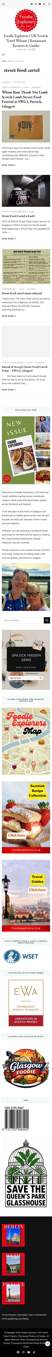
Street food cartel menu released (22, 293)
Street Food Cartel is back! (18, 216)
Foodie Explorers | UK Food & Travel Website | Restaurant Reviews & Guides (26, 40)
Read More (8, 165)
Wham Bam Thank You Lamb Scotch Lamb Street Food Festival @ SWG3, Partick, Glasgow (25, 99)
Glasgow (36, 87)
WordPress (27, 1343)
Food (26, 87)
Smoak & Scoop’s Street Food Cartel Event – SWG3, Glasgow (24, 368)
